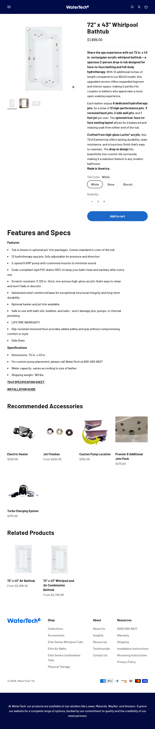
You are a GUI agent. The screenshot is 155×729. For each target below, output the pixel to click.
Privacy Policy (126, 662)
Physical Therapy (59, 666)
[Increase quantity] (104, 201)
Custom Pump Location (95, 454)
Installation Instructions (132, 648)
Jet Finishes (51, 454)
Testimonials (101, 648)
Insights (98, 635)
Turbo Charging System (23, 511)
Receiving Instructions (132, 655)
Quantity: (93, 194)
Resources (100, 642)
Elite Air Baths (57, 648)
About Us (99, 628)
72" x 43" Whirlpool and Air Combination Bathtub (58, 585)
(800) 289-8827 (127, 628)
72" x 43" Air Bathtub (21, 580)
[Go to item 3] (36, 103)
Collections (55, 628)
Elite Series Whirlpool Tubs (65, 642)
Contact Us (100, 655)
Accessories (56, 635)
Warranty (123, 635)
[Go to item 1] (12, 103)
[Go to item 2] (24, 103)
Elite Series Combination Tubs (64, 657)
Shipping (123, 642)
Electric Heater (17, 454)
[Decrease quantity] (91, 201)
